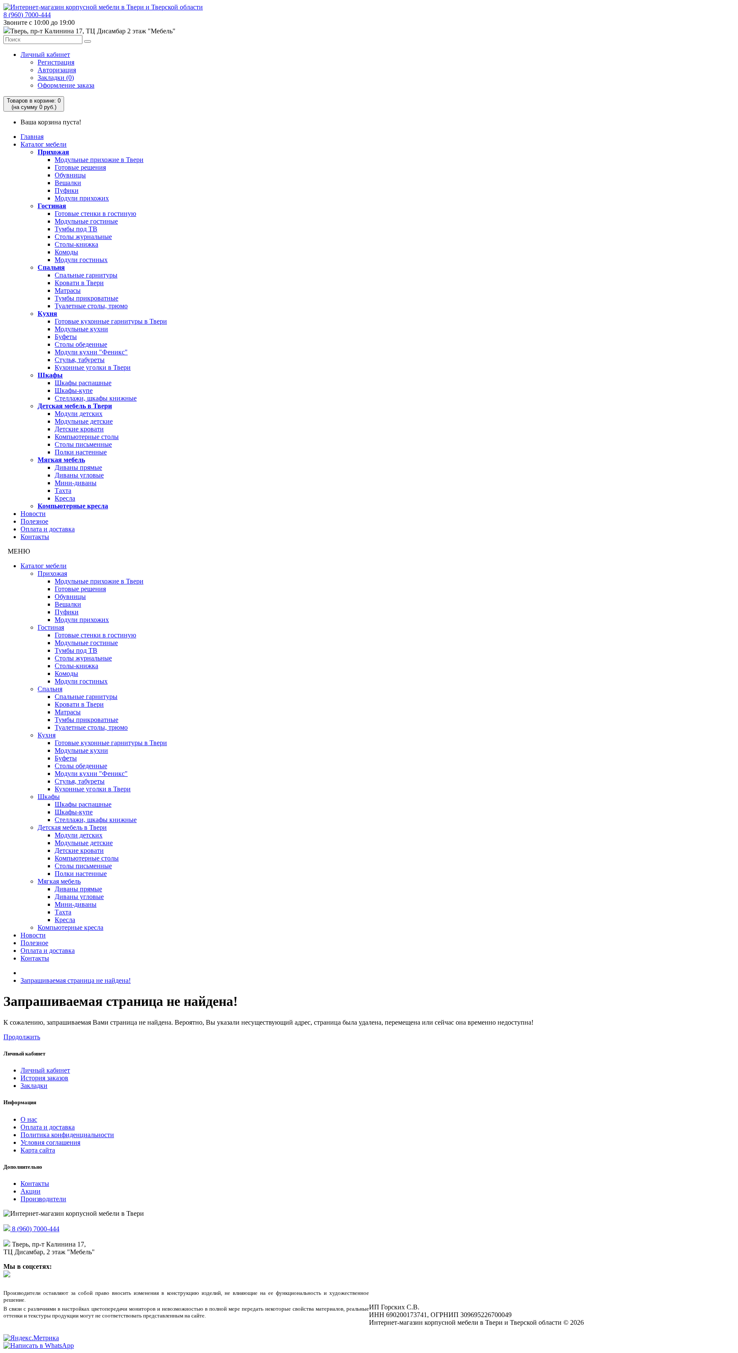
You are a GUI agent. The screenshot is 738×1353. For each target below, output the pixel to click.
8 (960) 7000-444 (27, 14)
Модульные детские (84, 421)
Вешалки (68, 182)
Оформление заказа (66, 85)
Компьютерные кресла (73, 506)
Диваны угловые (79, 475)
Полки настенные (81, 452)
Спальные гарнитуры (86, 275)
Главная (32, 136)
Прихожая (53, 152)
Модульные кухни (81, 329)
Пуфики (67, 190)
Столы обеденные (81, 344)
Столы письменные (83, 444)
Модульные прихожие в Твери (99, 159)
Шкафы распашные (83, 382)
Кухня (47, 313)
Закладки (33, 1085)
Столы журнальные (83, 236)
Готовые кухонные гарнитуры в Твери (111, 321)
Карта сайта (37, 1150)
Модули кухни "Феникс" (91, 352)
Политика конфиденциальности (67, 1134)
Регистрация (56, 62)
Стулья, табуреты (80, 359)
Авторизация (57, 70)
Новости (33, 513)
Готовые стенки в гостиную (95, 213)
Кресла (65, 498)
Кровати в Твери (79, 282)
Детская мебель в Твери (75, 406)
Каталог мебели (43, 144)
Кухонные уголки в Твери (93, 367)
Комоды (66, 252)
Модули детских (78, 413)
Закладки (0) (56, 77)
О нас (28, 1119)
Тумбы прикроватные (86, 298)
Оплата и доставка (47, 529)
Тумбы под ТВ (76, 229)
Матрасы (68, 290)
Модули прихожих (82, 198)
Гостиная (52, 205)
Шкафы (50, 375)
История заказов (44, 1078)
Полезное (34, 521)
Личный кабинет (45, 54)
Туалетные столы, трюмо (91, 306)
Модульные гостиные (86, 221)
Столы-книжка (76, 244)
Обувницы (70, 175)
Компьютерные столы (87, 436)
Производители (43, 1199)
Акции (30, 1191)
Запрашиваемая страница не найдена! (75, 980)
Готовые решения (80, 167)
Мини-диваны (76, 482)
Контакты (34, 536)
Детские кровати (79, 429)
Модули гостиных (81, 259)
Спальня (51, 267)
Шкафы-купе (74, 390)
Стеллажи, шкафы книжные (96, 398)
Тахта (63, 490)
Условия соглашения (50, 1142)
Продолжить (21, 1037)
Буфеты (66, 336)
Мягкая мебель (61, 459)
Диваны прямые (78, 467)
